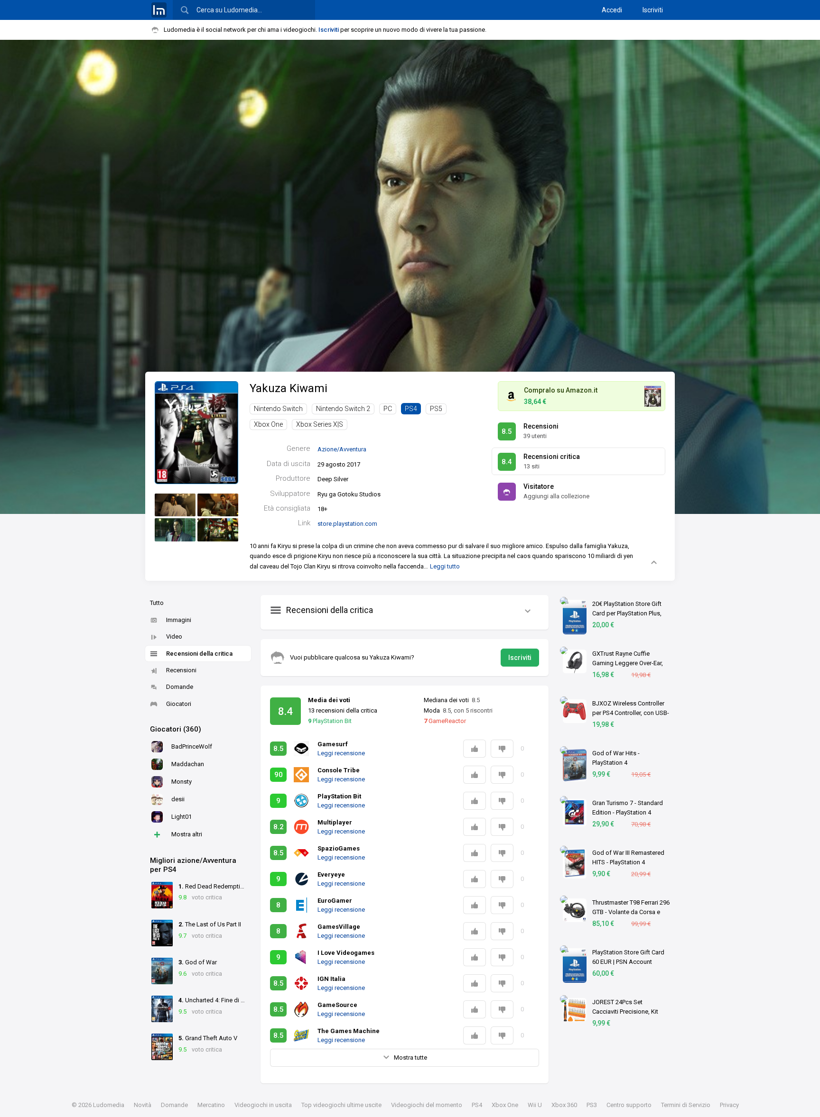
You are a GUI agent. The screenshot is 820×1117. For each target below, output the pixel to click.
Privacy (729, 1104)
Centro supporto (629, 1104)
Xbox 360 (564, 1104)
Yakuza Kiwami (288, 388)
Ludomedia (108, 1104)
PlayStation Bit (330, 720)
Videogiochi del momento (426, 1104)
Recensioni (181, 670)
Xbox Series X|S (319, 424)
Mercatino (211, 1104)
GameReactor (445, 720)
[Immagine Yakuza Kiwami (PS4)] (175, 505)
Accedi (612, 10)
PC (387, 408)
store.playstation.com (347, 523)
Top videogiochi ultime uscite (341, 1104)
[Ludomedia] (159, 10)
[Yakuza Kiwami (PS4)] (196, 432)
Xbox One (268, 424)
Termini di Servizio (685, 1104)
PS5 (436, 408)
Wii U (535, 1104)
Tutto (157, 602)
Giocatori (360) (175, 729)
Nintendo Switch (278, 408)
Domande (179, 686)
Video (174, 636)
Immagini (178, 619)
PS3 (592, 1104)
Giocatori (178, 703)
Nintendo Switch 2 (343, 408)
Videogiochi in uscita (263, 1104)
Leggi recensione (341, 753)
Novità (142, 1104)
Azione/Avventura (341, 449)
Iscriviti (653, 10)
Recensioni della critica (199, 653)
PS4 (411, 408)
